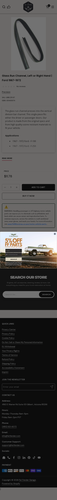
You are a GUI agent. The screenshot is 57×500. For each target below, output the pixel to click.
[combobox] (7, 254)
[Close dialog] (55, 234)
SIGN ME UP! (13, 259)
